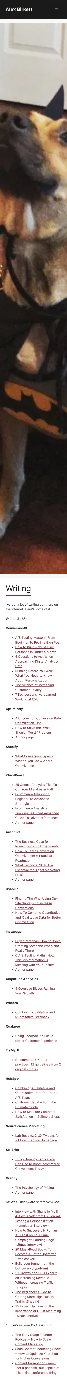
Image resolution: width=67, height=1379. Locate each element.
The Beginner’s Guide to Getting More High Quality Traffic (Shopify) (34, 1296)
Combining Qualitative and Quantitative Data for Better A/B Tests (36, 1093)
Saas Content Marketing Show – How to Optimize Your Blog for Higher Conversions (38, 1353)
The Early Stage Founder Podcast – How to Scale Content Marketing (33, 1339)
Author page (24, 737)
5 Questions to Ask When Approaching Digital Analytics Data (37, 661)
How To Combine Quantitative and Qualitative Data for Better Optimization (38, 917)
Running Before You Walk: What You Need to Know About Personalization (34, 675)
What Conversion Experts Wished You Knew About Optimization (34, 761)
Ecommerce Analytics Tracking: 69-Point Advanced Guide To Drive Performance (37, 813)
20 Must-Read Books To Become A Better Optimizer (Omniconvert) (35, 1254)
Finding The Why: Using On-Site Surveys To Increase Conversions (36, 903)
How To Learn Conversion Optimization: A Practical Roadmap (34, 855)
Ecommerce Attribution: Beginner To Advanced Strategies (32, 799)
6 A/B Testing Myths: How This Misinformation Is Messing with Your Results (35, 960)
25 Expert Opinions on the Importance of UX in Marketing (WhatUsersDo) (38, 1311)
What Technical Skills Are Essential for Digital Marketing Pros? (37, 870)
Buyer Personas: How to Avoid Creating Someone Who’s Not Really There (38, 945)
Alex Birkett (19, 9)
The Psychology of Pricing (34, 1188)
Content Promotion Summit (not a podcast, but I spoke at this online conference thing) (37, 1368)
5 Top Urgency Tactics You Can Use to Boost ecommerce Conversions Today (37, 1164)
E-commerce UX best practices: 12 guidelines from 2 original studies (38, 1064)
